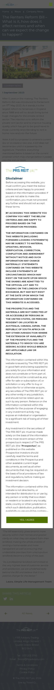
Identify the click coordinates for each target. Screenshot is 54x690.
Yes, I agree (27, 519)
